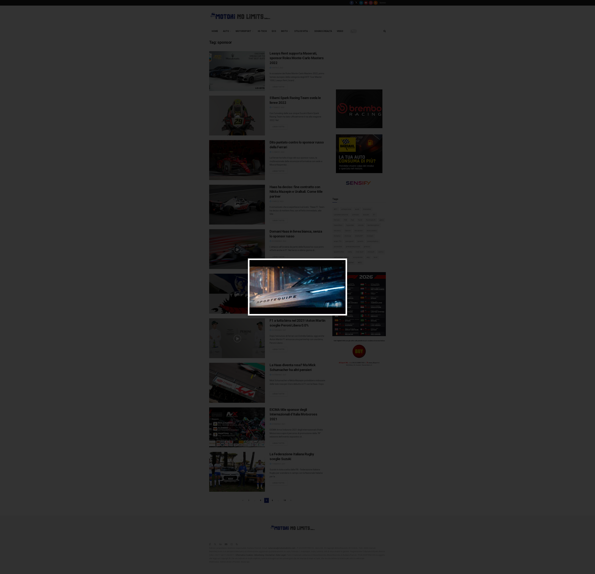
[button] (343, 263)
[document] (297, 287)
